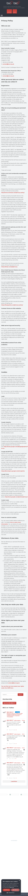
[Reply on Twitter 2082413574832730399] (7, 744)
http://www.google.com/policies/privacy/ (16, 496)
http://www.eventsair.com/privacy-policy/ (12, 192)
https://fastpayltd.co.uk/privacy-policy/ (12, 305)
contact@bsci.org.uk (8, 64)
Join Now (9, 12)
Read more (12, 887)
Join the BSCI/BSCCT (9, 703)
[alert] (11, 887)
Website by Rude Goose (22, 894)
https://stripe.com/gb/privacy (9, 266)
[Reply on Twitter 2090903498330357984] (7, 730)
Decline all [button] (15, 889)
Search (14, 12)
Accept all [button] (6, 889)
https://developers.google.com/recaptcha (13, 471)
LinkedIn (20, 11)
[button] (11, 892)
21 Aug (23, 720)
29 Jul (23, 734)
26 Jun (23, 762)
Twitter (18, 11)
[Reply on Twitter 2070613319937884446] (7, 778)
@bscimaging (17, 720)
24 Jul (23, 747)
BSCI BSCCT (10, 720)
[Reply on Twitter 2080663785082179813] (7, 759)
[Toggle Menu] (2, 15)
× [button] (19, 880)
